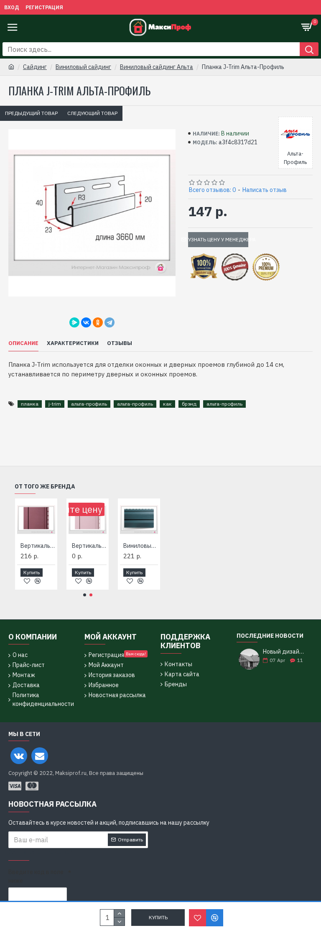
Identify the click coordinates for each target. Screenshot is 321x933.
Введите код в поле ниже (36, 876)
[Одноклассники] (98, 322)
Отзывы (119, 343)
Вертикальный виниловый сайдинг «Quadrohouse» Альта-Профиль (89, 546)
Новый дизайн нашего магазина (285, 652)
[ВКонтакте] (86, 322)
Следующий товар (92, 113)
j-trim (54, 404)
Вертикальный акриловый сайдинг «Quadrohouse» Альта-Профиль (37, 546)
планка (29, 404)
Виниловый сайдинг (83, 67)
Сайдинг (35, 67)
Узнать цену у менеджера (218, 239)
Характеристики (73, 343)
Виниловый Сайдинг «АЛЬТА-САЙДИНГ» (140, 546)
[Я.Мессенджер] (74, 322)
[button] (84, 594)
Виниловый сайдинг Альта (156, 67)
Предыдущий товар (31, 113)
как (167, 404)
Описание (23, 343)
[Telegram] (109, 322)
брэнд (189, 404)
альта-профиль (89, 404)
